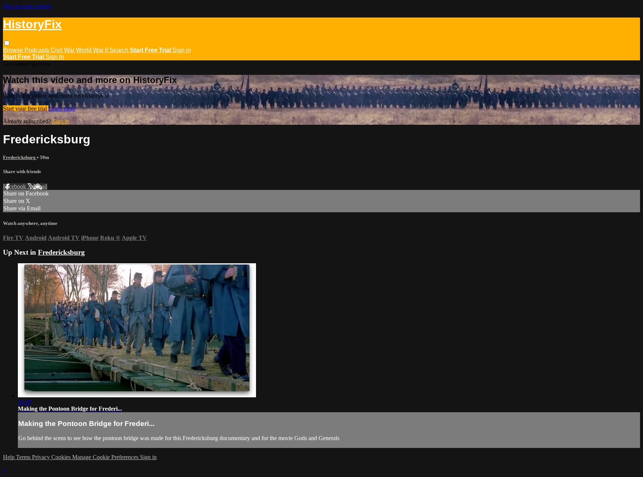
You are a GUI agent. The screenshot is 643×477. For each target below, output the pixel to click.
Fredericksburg (20, 157)
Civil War (63, 50)
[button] (6, 43)
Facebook (15, 186)
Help (9, 457)
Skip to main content (27, 6)
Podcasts (38, 50)
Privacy (41, 457)
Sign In (54, 57)
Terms (24, 457)
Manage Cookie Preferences (106, 457)
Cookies (61, 457)
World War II (92, 50)
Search (119, 50)
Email (40, 186)
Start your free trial (25, 108)
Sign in (181, 50)
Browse (14, 50)
